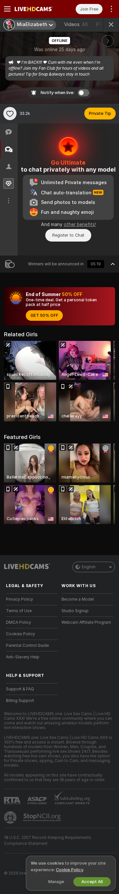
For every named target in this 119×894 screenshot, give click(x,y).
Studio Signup (75, 611)
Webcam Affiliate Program (86, 622)
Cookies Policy (20, 634)
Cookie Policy (69, 869)
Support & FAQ (20, 689)
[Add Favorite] (10, 113)
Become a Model (77, 599)
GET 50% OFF (44, 315)
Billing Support (20, 700)
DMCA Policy (18, 622)
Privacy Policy (19, 599)
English (89, 567)
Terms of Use (19, 611)
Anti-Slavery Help (22, 657)
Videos (76, 24)
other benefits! (80, 224)
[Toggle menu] (7, 9)
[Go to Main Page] (37, 9)
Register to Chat (68, 235)
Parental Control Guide (27, 645)
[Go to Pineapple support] (11, 817)
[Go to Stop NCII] (42, 817)
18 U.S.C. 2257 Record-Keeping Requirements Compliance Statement (47, 840)
